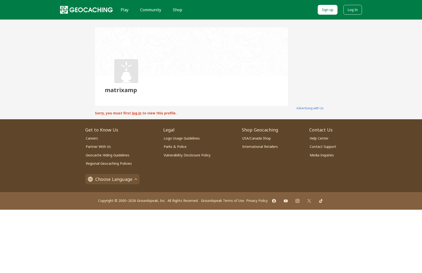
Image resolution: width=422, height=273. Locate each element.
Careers (92, 138)
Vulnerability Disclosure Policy (187, 155)
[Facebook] (274, 201)
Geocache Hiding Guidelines (107, 155)
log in (136, 113)
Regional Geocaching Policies (109, 163)
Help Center (319, 138)
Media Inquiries (322, 155)
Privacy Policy (257, 200)
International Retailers (260, 146)
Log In (353, 9)
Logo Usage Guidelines (182, 138)
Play (124, 9)
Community (150, 9)
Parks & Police (175, 146)
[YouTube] (286, 201)
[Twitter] (309, 201)
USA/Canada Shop (256, 138)
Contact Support (323, 146)
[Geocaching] (86, 10)
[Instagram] (297, 201)
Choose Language (113, 179)
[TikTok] (321, 201)
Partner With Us (98, 146)
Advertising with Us (310, 108)
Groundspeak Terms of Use (222, 200)
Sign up (327, 9)
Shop (177, 9)
